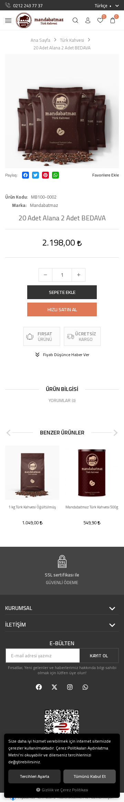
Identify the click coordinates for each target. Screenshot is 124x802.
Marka (18, 205)
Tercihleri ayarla (34, 776)
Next (115, 433)
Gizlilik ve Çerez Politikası (65, 790)
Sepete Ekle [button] (62, 292)
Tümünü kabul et (89, 776)
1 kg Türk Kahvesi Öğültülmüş (32, 507)
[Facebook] (25, 175)
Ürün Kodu (16, 197)
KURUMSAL (18, 608)
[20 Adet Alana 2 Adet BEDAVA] (62, 111)
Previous (8, 433)
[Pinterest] (45, 175)
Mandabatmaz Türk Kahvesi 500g (91, 507)
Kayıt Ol (99, 655)
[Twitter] (35, 175)
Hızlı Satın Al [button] (62, 309)
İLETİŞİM (15, 625)
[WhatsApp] (55, 175)
